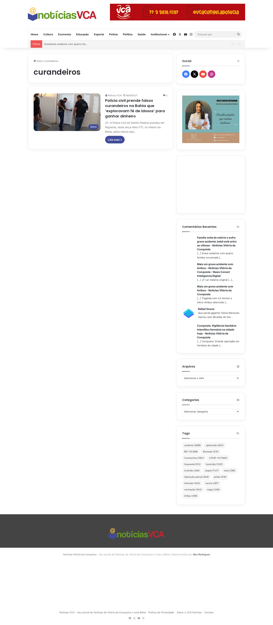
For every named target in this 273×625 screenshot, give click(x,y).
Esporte (99, 34)
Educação (82, 34)
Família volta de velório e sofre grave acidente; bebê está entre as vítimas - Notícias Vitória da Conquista (217, 243)
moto (229, 470)
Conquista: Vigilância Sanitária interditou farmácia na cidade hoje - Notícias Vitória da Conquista (216, 331)
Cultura (48, 34)
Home (34, 34)
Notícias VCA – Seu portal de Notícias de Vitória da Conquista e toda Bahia (102, 612)
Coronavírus (194, 457)
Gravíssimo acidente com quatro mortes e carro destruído (77, 44)
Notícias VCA (115, 95)
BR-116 (191, 451)
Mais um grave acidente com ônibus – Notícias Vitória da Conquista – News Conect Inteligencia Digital (215, 270)
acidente (192, 445)
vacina (211, 483)
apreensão (214, 445)
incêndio (191, 470)
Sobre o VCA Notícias (189, 612)
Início (39, 60)
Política (127, 34)
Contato (209, 612)
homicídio (214, 464)
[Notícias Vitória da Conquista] (62, 14)
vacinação (193, 489)
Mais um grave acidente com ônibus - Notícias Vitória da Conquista (215, 290)
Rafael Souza (206, 308)
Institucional (159, 34)
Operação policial (196, 476)
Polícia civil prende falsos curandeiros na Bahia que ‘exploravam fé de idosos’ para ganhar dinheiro (135, 108)
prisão (220, 476)
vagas (213, 489)
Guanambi (192, 464)
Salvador (192, 483)
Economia (64, 34)
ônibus (190, 495)
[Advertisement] (210, 184)
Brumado (210, 451)
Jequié (212, 470)
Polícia (113, 34)
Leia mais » (115, 139)
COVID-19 (218, 457)
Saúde (142, 34)
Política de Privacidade (161, 612)
